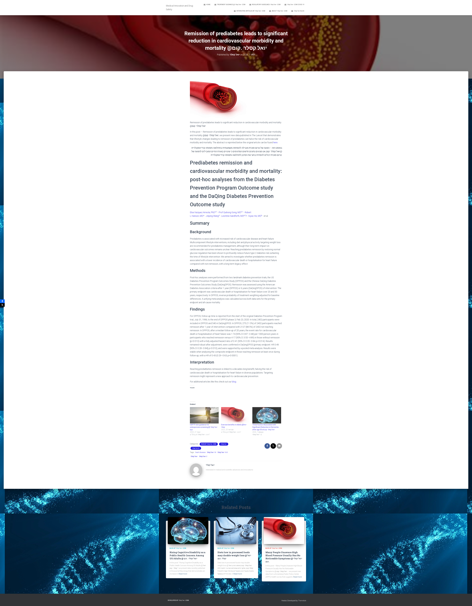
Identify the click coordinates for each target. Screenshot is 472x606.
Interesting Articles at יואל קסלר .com (250, 11)
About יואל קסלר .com (279, 11)
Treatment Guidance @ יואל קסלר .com (231, 4)
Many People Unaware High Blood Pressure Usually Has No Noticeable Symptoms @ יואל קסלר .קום (284, 557)
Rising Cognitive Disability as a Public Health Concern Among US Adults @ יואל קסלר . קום (187, 555)
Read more (183, 574)
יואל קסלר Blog (299, 11)
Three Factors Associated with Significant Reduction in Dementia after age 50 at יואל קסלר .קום (265, 427)
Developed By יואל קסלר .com (178, 600)
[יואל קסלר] (196, 469)
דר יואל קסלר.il (222, 452)
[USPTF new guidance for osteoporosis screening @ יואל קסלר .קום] (204, 415)
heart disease (200, 452)
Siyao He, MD (254, 216)
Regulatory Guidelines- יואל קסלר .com (266, 4)
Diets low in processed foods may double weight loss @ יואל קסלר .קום (234, 555)
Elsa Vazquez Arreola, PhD (202, 212)
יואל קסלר (224, 444)
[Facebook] (2, 301)
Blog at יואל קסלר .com (208, 444)
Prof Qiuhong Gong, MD (230, 212)
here (275, 142)
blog (234, 381)
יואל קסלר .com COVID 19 (295, 4)
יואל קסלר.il (195, 448)
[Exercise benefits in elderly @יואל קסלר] (235, 415)
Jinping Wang (212, 216)
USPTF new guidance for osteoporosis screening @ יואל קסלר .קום (203, 427)
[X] (2, 305)
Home (208, 4)
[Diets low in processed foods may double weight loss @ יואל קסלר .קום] (236, 530)
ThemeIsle (302, 601)
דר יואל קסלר (211, 452)
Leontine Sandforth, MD (232, 216)
